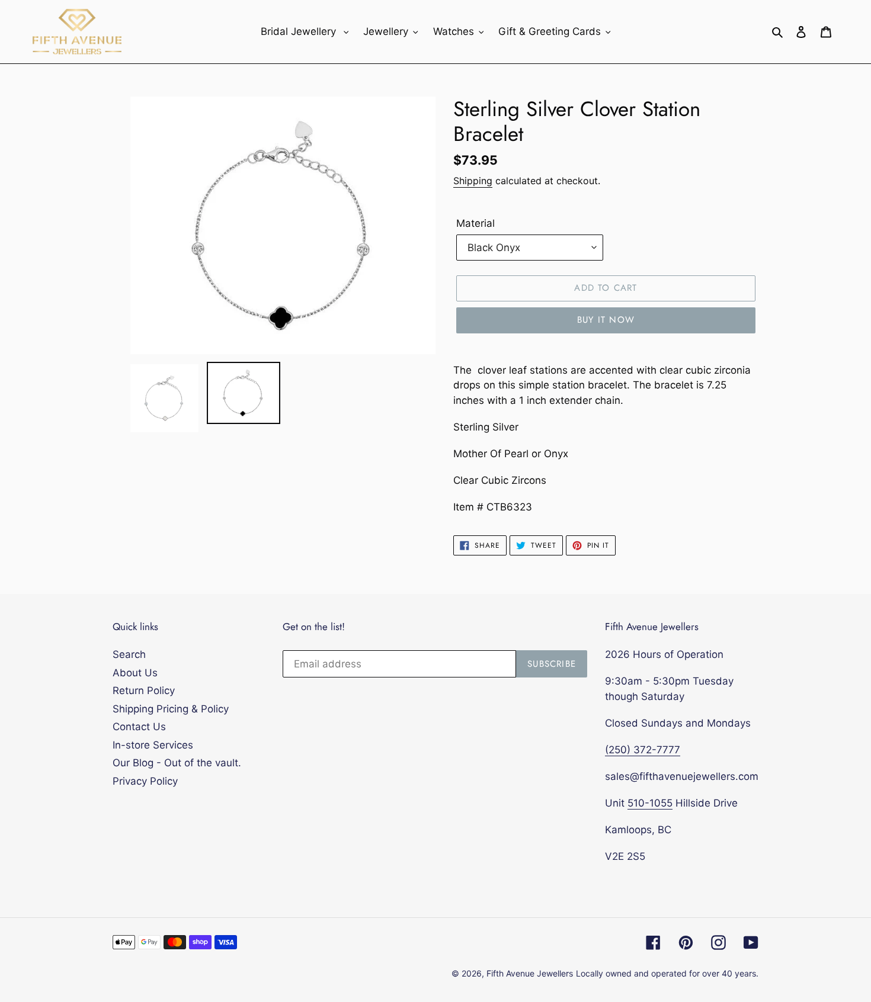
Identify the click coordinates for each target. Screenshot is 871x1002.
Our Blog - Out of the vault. (177, 763)
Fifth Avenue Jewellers (529, 973)
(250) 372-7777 (642, 750)
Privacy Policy (145, 781)
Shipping (472, 181)
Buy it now (606, 319)
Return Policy (144, 690)
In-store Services (153, 745)
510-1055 (650, 803)
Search (129, 654)
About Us (135, 673)
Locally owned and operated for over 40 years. (667, 973)
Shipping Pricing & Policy (171, 709)
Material (475, 223)
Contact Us (139, 727)
